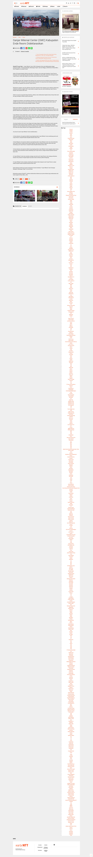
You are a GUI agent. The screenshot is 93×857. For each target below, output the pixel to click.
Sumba (71, 144)
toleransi (71, 423)
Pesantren (71, 678)
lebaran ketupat (71, 793)
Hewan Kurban (71, 538)
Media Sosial (71, 216)
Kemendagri (71, 582)
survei (71, 322)
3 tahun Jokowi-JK (71, 280)
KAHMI (71, 558)
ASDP (71, 431)
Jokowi (71, 142)
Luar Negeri (71, 235)
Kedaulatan (71, 581)
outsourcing (71, 809)
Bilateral (71, 466)
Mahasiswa (71, 300)
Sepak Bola (71, 314)
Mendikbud (71, 617)
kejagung (71, 788)
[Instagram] (66, 3)
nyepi (71, 804)
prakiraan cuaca (71, 822)
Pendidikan (71, 225)
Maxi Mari (71, 613)
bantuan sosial (71, 771)
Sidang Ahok (71, 229)
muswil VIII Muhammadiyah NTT (71, 800)
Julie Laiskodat (71, 555)
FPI (70, 506)
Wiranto (71, 278)
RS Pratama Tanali (71, 708)
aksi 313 (71, 187)
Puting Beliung (71, 701)
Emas (71, 498)
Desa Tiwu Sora (71, 485)
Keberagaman (71, 267)
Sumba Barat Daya (71, 138)
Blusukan (71, 472)
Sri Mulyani (71, 240)
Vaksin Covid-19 (71, 318)
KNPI (71, 563)
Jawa (71, 550)
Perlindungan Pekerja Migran (71, 390)
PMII (71, 647)
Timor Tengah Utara (71, 409)
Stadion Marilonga (71, 731)
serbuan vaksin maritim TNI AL (71, 826)
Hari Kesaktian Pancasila (71, 534)
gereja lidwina (71, 779)
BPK (71, 445)
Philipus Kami (71, 681)
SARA (71, 227)
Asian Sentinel (71, 438)
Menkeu (71, 372)
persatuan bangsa (71, 818)
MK (71, 365)
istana (71, 782)
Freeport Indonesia (71, 232)
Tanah (71, 740)
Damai (71, 482)
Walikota (71, 761)
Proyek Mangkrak (71, 696)
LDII (71, 594)
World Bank (71, 414)
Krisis (71, 363)
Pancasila (71, 152)
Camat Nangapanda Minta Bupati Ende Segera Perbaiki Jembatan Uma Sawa (24, 199)
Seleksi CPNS (71, 723)
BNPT (71, 442)
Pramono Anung (71, 694)
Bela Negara (71, 460)
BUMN (71, 287)
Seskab (71, 726)
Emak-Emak (71, 497)
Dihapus (71, 336)
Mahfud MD (71, 367)
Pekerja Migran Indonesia (71, 661)
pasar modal (71, 813)
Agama (71, 324)
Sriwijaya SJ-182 (71, 402)
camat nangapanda (71, 774)
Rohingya (71, 192)
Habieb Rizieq (71, 293)
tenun (71, 830)
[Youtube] (68, 3)
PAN (71, 642)
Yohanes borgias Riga (71, 415)
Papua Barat (71, 653)
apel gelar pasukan (71, 766)
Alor (71, 282)
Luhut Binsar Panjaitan (71, 602)
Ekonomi (32, 6)
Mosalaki (71, 631)
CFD (71, 477)
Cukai (71, 480)
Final (71, 511)
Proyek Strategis (71, 699)
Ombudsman (71, 639)
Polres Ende (71, 218)
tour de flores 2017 (71, 424)
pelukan (71, 815)
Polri (71, 313)
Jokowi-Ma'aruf (71, 297)
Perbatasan (71, 226)
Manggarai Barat (71, 169)
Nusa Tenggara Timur (71, 191)
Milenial (71, 375)
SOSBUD (71, 148)
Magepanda (71, 607)
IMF (71, 245)
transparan (71, 831)
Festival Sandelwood (71, 508)
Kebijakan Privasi (46, 851)
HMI (71, 526)
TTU (71, 739)
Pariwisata (71, 273)
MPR (71, 366)
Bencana (71, 258)
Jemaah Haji (71, 551)
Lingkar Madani (71, 598)
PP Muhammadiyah (71, 310)
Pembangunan (71, 388)
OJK (71, 637)
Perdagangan (71, 389)
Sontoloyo (71, 730)
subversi (71, 828)
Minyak (71, 626)
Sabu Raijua (71, 143)
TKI (71, 738)
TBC (71, 736)
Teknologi (71, 179)
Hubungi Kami (39, 847)
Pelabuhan (71, 664)
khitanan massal (71, 791)
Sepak (71, 725)
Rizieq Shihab (71, 396)
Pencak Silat (71, 668)
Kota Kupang (71, 156)
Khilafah (71, 589)
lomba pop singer (71, 795)
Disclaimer (40, 850)
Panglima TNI (71, 652)
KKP (71, 561)
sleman (71, 827)
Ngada (71, 223)
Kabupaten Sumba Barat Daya (71, 195)
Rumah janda (71, 712)
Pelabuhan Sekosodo (71, 665)
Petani (71, 679)
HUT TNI (71, 530)
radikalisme (71, 153)
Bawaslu (71, 458)
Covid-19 (71, 157)
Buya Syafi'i (71, 476)
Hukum (71, 346)
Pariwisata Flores (71, 656)
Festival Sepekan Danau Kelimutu (71, 341)
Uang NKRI (71, 756)
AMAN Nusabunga (71, 429)
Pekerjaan (71, 662)
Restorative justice (71, 710)
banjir (71, 767)
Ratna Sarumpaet (71, 394)
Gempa (71, 203)
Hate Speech (71, 296)
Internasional (71, 159)
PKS (71, 383)
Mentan (71, 622)
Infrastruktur (71, 139)
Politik (38, 6)
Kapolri (71, 359)
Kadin (71, 357)
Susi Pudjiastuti (71, 405)
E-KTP (71, 337)
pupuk (71, 823)
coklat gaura (71, 775)
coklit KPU (71, 416)
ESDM (71, 200)
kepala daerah (71, 789)
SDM (71, 714)
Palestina (71, 385)
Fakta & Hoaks (71, 340)
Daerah (65, 6)
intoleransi (71, 780)
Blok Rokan (71, 471)
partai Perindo (71, 811)
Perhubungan (71, 673)
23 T (71, 425)
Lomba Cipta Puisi (71, 599)
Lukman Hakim (71, 603)
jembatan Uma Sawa (71, 783)
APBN (71, 323)
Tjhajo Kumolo (71, 745)
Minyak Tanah (71, 629)
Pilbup (71, 683)
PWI (71, 651)
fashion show (71, 778)
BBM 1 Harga (71, 283)
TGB (71, 406)
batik (71, 773)
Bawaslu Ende (71, 459)
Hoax (71, 178)
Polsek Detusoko (71, 692)
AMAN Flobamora (71, 428)
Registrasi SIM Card (71, 709)
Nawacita (71, 306)
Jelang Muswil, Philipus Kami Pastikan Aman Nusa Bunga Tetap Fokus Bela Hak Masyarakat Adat (47, 198)
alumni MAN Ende (71, 765)
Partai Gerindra (71, 659)
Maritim (71, 611)
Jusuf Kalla (71, 354)
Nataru (71, 376)
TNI (71, 407)
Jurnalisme (71, 556)
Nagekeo (71, 164)
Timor (71, 182)
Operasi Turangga (71, 379)
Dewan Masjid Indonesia (71, 335)
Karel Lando (71, 576)
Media (71, 616)
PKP (71, 644)
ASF (71, 432)
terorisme (71, 208)
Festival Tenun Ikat (71, 510)
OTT (71, 638)
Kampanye (71, 222)
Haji (71, 295)
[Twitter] (74, 3)
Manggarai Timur (71, 249)
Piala (71, 392)
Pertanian (71, 166)
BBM (71, 177)
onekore (71, 806)
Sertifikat (71, 315)
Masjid (71, 612)
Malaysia (71, 609)
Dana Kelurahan (71, 331)
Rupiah (71, 186)
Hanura (71, 533)
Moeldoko (71, 271)
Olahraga (46, 6)
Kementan (71, 585)
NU (70, 236)
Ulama (71, 757)
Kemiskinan (71, 213)
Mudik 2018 (71, 173)
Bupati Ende (71, 210)
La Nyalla (71, 596)
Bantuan (71, 326)
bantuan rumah (71, 770)
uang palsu (71, 832)
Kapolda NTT (71, 574)
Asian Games (71, 231)
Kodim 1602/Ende (71, 214)
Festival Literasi (71, 507)
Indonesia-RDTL (71, 543)
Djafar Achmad (71, 260)
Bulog (71, 289)
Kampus (71, 358)
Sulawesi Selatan (71, 735)
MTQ (71, 604)
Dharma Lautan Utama (71, 486)
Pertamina (71, 677)
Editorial (71, 494)
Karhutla (71, 577)
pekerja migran (71, 814)
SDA (71, 713)
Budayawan (71, 475)
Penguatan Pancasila (71, 669)
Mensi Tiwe (71, 374)
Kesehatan (71, 362)
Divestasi (71, 489)
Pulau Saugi (71, 700)
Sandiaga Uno (71, 721)
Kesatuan (71, 587)
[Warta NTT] (24, 4)
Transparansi (71, 748)
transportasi (71, 209)
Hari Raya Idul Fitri (71, 345)
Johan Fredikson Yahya (71, 552)
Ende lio (71, 499)
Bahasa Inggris (71, 450)
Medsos (71, 370)
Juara (71, 554)
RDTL (71, 704)
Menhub (71, 618)
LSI (70, 595)
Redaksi (45, 845)
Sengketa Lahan (71, 401)
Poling (71, 691)
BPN (71, 446)
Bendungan (71, 462)
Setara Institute (71, 727)
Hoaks (71, 188)
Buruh (71, 291)
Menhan (71, 371)
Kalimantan (71, 572)
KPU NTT (71, 567)
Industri (71, 353)
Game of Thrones (71, 516)
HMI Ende (71, 528)
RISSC (71, 705)
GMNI (71, 261)
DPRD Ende (71, 292)
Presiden (71, 393)
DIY (71, 481)
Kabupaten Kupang (71, 234)
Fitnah (71, 512)
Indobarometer (71, 352)
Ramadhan (71, 274)
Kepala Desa (71, 361)
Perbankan (71, 670)
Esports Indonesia (71, 502)
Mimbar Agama (71, 625)
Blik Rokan (71, 468)
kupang (71, 183)
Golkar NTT (71, 521)
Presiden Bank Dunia (71, 695)
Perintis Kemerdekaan (71, 674)
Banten (71, 455)
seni (71, 824)
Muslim (71, 633)
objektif (71, 805)
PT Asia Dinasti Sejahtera (71, 384)
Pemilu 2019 (71, 160)
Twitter (71, 752)
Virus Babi (71, 760)
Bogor (71, 473)
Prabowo (71, 256)
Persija (71, 675)
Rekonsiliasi (71, 197)
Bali (71, 451)
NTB (71, 304)
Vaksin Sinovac (71, 411)
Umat (71, 758)
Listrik (71, 205)
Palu (71, 252)
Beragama (71, 464)
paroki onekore (71, 810)
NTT (71, 190)
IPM (71, 541)
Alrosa (71, 221)
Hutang (71, 348)
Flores (24, 37)
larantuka (71, 419)
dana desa (71, 194)
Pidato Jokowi (71, 682)
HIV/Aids (71, 525)
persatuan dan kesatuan (71, 819)
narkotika (71, 801)
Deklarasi (71, 332)
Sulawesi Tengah (71, 199)
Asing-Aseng (71, 440)
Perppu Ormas (71, 217)
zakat (71, 835)
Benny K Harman (71, 463)
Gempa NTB (71, 204)
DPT (71, 330)
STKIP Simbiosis (71, 717)
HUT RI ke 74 (71, 262)
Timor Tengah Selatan (71, 151)
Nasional (24, 6)
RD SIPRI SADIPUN (71, 703)
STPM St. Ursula (71, 718)
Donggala (71, 490)
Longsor (71, 600)
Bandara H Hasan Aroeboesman (71, 454)
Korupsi (71, 247)
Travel (71, 230)
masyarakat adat (71, 798)
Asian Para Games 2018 (71, 437)
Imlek (71, 542)
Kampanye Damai (71, 573)
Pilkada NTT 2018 (71, 165)
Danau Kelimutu (71, 484)
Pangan (71, 253)
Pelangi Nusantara (71, 666)
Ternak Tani (71, 743)
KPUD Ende (71, 568)
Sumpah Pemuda (71, 403)
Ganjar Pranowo (71, 517)
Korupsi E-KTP (71, 591)
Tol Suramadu (71, 747)
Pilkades (71, 687)
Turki (71, 749)
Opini (59, 6)
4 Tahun (71, 427)
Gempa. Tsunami (71, 519)
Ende (19, 37)
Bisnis (71, 467)
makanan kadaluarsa (71, 797)
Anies (71, 436)
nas (71, 802)
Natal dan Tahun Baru (71, 305)
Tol (70, 317)
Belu (71, 257)
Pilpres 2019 (71, 170)
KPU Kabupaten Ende (71, 565)
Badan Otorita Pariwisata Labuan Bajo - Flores (71, 449)
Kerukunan (71, 586)
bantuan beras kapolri (71, 769)
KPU (71, 564)
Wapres (71, 762)
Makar (71, 301)
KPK (71, 265)
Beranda (17, 6)
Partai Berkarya (71, 657)
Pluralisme (71, 690)
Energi (71, 201)
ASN (71, 433)
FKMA (71, 503)
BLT (71, 441)
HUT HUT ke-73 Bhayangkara (71, 529)
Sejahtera (71, 722)
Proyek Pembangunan (71, 697)
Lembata (71, 131)
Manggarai (71, 248)
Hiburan (52, 6)
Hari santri (71, 537)
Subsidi (71, 734)
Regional (71, 275)
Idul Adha (71, 350)
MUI (71, 270)
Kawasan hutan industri (71, 578)
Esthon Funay (71, 339)
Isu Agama (71, 547)
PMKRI (71, 309)
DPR (71, 328)
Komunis (71, 590)
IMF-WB (71, 539)
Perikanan (71, 238)
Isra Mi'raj (71, 546)
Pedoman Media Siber (46, 848)
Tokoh (71, 410)
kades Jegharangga (71, 784)
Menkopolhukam (71, 620)
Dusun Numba (71, 493)
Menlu (71, 621)
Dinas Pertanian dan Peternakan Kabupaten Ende (71, 488)
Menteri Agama (71, 624)
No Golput (71, 634)
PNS (71, 648)
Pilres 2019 (71, 254)
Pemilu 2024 (71, 196)
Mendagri (71, 302)
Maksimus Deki (71, 608)
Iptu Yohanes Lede (71, 545)
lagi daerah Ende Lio (71, 792)
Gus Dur (71, 524)
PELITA (71, 643)
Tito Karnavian (71, 744)
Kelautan (71, 269)
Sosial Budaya (71, 146)
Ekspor (71, 495)
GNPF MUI (71, 515)
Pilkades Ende (71, 688)
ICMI (71, 349)
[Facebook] (72, 3)
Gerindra (71, 520)
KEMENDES (71, 559)
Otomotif (71, 380)
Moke (71, 630)
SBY (71, 398)
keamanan (71, 174)
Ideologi (71, 168)
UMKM (71, 754)
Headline (71, 130)
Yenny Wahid (71, 279)
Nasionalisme (71, 161)
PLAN (71, 646)
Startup (71, 732)
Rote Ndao (71, 397)
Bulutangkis (71, 327)
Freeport (71, 212)
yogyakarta (71, 833)
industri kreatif (71, 319)
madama (71, 796)
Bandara (71, 453)
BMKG (71, 284)
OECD (71, 635)
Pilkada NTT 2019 (71, 686)
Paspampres (71, 660)
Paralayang (71, 655)
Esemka (71, 501)
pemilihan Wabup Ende (71, 817)
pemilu (71, 420)
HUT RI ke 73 (71, 344)
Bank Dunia (71, 288)
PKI (71, 381)
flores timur (71, 418)
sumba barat (71, 243)
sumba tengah (71, 155)
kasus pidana (71, 787)
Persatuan (71, 239)
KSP (71, 266)
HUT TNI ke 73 (71, 532)
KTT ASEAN (71, 569)
